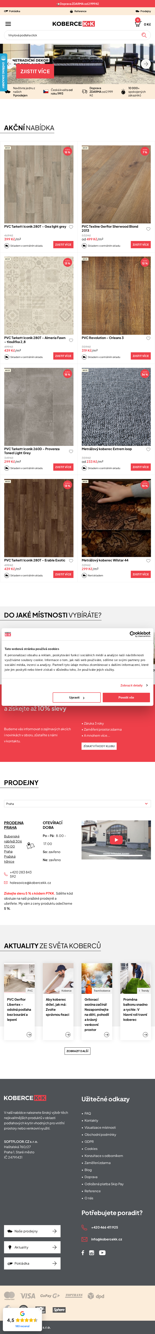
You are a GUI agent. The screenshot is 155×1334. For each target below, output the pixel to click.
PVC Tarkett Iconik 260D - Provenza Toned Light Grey (32, 451)
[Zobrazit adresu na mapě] (31, 846)
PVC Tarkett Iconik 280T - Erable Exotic (34, 560)
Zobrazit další (77, 1051)
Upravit (74, 697)
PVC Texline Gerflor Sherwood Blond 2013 (110, 228)
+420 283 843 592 (21, 874)
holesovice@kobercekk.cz (22, 882)
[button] (143, 24)
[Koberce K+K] (74, 24)
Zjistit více (35, 71)
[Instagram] (91, 1252)
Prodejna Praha (14, 825)
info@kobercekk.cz (106, 1239)
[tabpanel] (77, 866)
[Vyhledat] (144, 35)
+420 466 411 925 (104, 1227)
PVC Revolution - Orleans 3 (103, 338)
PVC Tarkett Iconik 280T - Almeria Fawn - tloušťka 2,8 (34, 340)
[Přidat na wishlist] (70, 227)
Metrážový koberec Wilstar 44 (105, 560)
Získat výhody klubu (99, 746)
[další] (9, 64)
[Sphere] (59, 1310)
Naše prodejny (26, 1231)
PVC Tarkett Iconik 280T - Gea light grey (35, 226)
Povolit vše (126, 697)
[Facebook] (83, 1252)
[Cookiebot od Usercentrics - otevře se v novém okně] (132, 634)
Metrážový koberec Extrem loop (107, 449)
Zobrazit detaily (131, 685)
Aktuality (21, 1247)
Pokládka (22, 1263)
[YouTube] (102, 1252)
